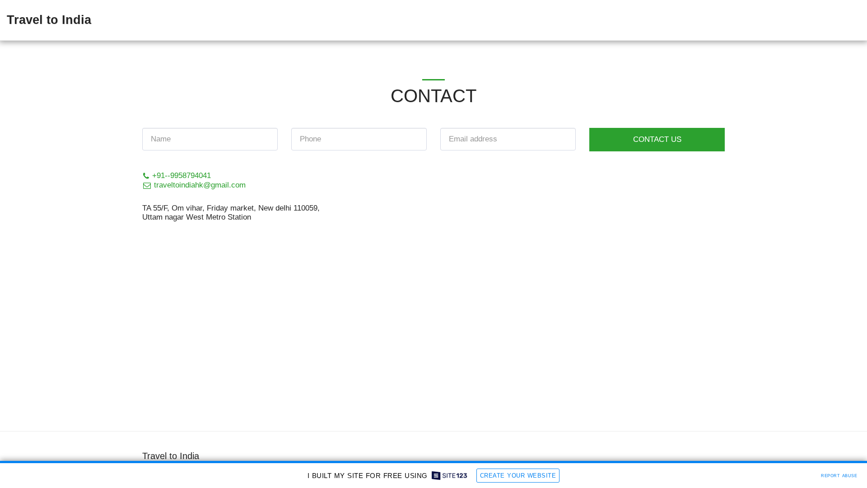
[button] (840, 20)
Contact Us (657, 139)
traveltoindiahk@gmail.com (195, 184)
